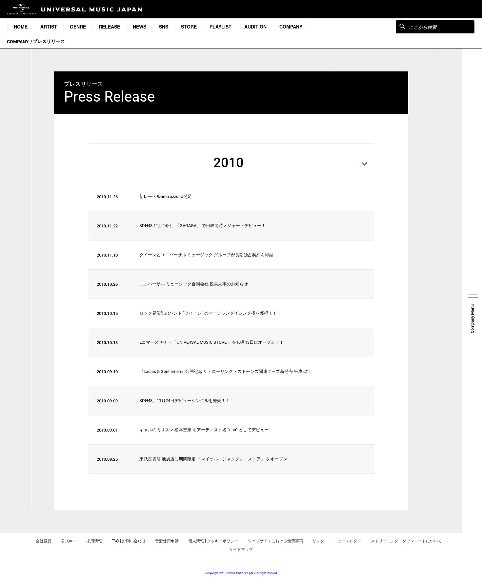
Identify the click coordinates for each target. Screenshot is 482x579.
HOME (21, 26)
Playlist (220, 26)
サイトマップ (241, 549)
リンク (318, 541)
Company (290, 26)
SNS (163, 26)
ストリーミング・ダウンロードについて (406, 541)
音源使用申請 (167, 541)
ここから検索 (402, 26)
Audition (255, 26)
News (139, 26)
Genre (78, 26)
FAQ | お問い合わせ (128, 541)
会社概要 (43, 541)
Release (109, 26)
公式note (69, 541)
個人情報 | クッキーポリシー (213, 541)
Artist (48, 26)
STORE (189, 26)
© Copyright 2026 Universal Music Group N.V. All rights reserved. (241, 573)
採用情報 (94, 541)
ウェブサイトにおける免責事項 (275, 541)
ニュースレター (347, 541)
